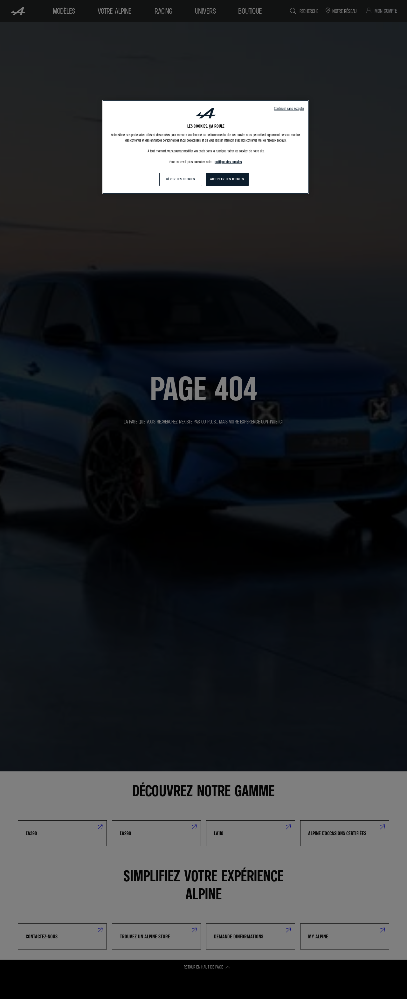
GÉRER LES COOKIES (180, 179)
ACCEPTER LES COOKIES (227, 179)
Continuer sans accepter (289, 108)
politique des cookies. (228, 162)
